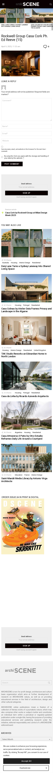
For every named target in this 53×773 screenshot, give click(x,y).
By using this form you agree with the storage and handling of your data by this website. (26, 157)
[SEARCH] (51, 4)
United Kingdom (40, 350)
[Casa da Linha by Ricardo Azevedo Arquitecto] (26, 376)
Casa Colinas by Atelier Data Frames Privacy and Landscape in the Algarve (26, 310)
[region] (26, 757)
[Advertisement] (26, 592)
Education (18, 475)
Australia (5, 263)
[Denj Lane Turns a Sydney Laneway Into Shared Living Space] (15, 15)
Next (51, 19)
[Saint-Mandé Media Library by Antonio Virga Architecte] (26, 458)
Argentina (18, 432)
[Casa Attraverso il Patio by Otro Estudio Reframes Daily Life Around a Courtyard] (26, 415)
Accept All (26, 761)
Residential (36, 263)
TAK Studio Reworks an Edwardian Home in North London (23, 355)
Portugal (26, 305)
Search (49, 683)
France (26, 475)
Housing (14, 263)
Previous (1, 19)
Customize (25, 768)
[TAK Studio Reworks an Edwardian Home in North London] (26, 331)
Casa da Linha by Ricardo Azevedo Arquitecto (25, 396)
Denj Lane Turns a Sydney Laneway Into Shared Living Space (14, 25)
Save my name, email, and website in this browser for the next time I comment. (23, 150)
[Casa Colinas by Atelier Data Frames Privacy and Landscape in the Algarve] (26, 288)
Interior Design (24, 263)
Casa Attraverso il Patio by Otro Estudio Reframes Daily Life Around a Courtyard (22, 437)
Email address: (26, 184)
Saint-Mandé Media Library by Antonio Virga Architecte (24, 480)
